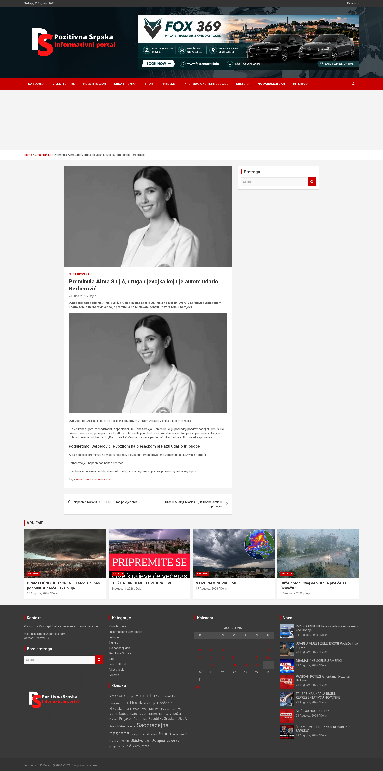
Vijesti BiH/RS (64, 84)
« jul (196, 687)
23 (268, 665)
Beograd (114, 703)
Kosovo (154, 709)
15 (256, 657)
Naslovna (36, 84)
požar (177, 714)
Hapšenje (165, 703)
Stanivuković (180, 734)
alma (79, 479)
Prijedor (113, 719)
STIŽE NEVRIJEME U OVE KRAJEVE (142, 583)
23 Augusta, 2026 (307, 634)
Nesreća (143, 714)
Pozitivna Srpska (120, 653)
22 (256, 665)
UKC (147, 741)
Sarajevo (136, 734)
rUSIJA (181, 719)
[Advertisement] (191, 120)
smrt (146, 734)
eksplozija (149, 703)
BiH (125, 703)
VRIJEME (35, 523)
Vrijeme (169, 84)
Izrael (144, 708)
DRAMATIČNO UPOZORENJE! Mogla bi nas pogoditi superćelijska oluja (63, 585)
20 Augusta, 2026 (38, 593)
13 (234, 657)
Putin (137, 719)
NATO (133, 713)
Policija (168, 714)
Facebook (353, 3)
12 (222, 657)
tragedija (114, 741)
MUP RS (113, 714)
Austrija (129, 696)
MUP (180, 709)
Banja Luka (148, 696)
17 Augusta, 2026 (207, 588)
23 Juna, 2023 (78, 296)
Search (312, 181)
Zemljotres (141, 746)
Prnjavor (125, 719)
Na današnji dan (271, 84)
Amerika (115, 696)
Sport (150, 84)
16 (268, 657)
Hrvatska (116, 709)
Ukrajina (158, 740)
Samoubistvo (117, 726)
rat (145, 719)
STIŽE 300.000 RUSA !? (312, 711)
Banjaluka (168, 696)
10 (200, 657)
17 (200, 665)
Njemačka (155, 714)
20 (234, 665)
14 (245, 657)
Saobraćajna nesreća (97, 479)
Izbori (136, 708)
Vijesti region (94, 84)
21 (245, 665)
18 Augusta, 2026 (123, 588)
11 (211, 657)
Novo (287, 617)
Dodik (136, 702)
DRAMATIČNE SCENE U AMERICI (319, 661)
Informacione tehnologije (206, 84)
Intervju (300, 84)
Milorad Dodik (168, 709)
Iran (127, 708)
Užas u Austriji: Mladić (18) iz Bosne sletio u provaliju (193, 504)
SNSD (154, 734)
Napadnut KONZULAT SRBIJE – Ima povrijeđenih (105, 502)
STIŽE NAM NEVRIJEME (216, 583)
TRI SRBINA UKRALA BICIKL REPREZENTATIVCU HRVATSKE (318, 695)
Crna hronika (125, 84)
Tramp (124, 741)
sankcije (131, 726)
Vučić (126, 746)
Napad (124, 714)
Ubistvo (137, 740)
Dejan (92, 296)
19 (222, 665)
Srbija (165, 734)
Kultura (243, 84)
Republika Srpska (161, 719)
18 (211, 665)
